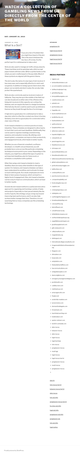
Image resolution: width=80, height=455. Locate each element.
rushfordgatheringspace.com (61, 197)
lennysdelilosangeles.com (60, 96)
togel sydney (54, 427)
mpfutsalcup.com (57, 289)
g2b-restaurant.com (58, 228)
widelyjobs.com (56, 193)
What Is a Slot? (13, 45)
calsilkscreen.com (57, 285)
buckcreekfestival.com (59, 113)
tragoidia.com (56, 110)
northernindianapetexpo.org (60, 217)
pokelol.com (56, 103)
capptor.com (56, 186)
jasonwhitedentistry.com (59, 152)
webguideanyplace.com (59, 271)
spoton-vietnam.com (58, 320)
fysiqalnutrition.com (58, 127)
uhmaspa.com (56, 148)
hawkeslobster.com (58, 120)
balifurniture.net (57, 169)
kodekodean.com (57, 316)
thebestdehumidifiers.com (60, 265)
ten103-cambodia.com (59, 323)
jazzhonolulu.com (57, 107)
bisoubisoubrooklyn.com (59, 155)
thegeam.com (56, 251)
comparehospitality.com (59, 179)
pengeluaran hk (55, 46)
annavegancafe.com (58, 292)
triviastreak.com (57, 310)
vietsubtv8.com (57, 138)
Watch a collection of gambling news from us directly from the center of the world (38, 13)
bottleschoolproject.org (59, 89)
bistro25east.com (57, 207)
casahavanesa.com (58, 100)
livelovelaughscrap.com (59, 183)
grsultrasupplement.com (59, 224)
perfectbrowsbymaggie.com (61, 165)
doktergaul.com (57, 238)
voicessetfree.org (57, 204)
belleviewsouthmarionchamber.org (63, 159)
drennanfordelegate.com (59, 306)
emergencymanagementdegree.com (63, 278)
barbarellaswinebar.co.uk (59, 82)
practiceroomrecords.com (60, 176)
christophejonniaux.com (59, 190)
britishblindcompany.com (60, 214)
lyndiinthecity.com (57, 117)
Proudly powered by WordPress (14, 450)
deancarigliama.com (58, 275)
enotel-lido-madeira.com (59, 299)
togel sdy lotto (54, 410)
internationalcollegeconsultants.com (63, 242)
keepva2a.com (56, 258)
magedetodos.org (57, 235)
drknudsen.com (57, 254)
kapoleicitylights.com (58, 134)
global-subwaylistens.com (60, 162)
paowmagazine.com (58, 141)
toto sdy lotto (54, 423)
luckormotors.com (57, 303)
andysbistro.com (57, 261)
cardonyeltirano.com (58, 172)
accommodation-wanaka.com (61, 86)
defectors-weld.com (58, 131)
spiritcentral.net (57, 124)
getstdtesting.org (57, 93)
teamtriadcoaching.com (59, 313)
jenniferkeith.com (57, 282)
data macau (53, 393)
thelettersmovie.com (58, 145)
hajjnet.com (55, 79)
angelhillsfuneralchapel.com (60, 221)
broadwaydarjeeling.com (59, 200)
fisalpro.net (55, 296)
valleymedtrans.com (58, 231)
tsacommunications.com (60, 268)
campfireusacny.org (58, 210)
